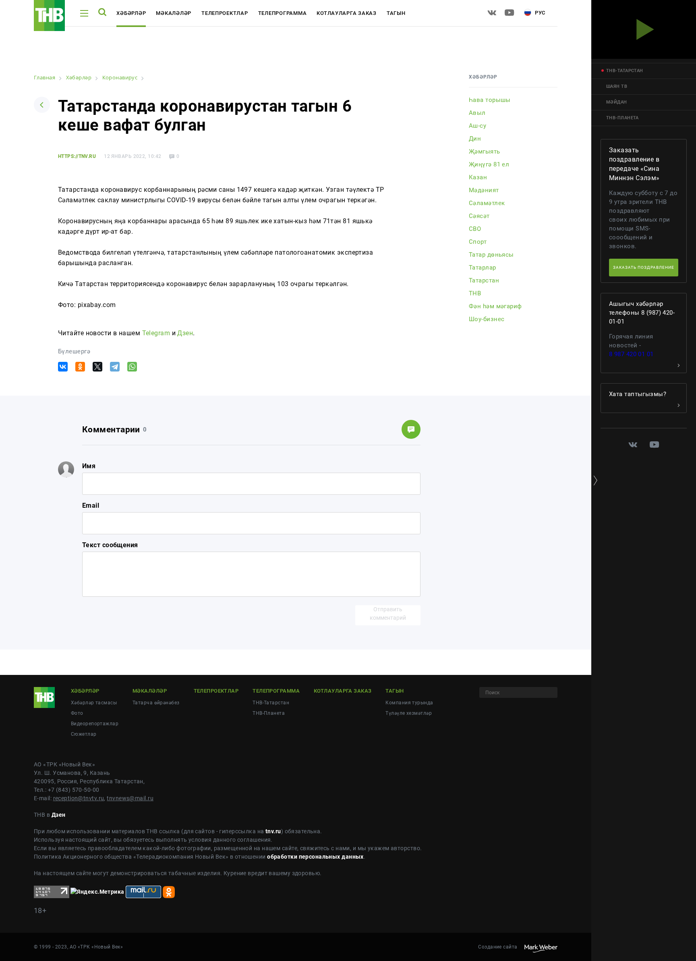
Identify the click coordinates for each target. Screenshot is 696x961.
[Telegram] (115, 367)
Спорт (478, 241)
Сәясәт (479, 216)
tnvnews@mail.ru (130, 798)
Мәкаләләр (173, 13)
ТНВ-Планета (269, 713)
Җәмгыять (484, 151)
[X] (97, 367)
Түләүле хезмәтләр (408, 713)
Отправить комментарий (388, 613)
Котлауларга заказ (347, 13)
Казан (478, 177)
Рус (539, 13)
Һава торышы (490, 100)
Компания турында (409, 703)
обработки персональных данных (315, 856)
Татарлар (482, 267)
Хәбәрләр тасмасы (94, 703)
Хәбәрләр (131, 13)
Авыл (477, 112)
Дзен (185, 333)
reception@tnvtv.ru (78, 798)
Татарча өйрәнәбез (156, 703)
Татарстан (484, 280)
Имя (88, 466)
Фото (77, 713)
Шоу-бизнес (486, 319)
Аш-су (477, 125)
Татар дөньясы (491, 254)
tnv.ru (273, 831)
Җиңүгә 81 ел (489, 164)
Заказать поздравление (643, 267)
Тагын (396, 13)
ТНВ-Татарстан (271, 703)
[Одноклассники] (80, 367)
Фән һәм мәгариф (495, 306)
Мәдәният (484, 190)
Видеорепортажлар (94, 723)
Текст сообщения (110, 545)
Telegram (156, 333)
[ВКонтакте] (63, 367)
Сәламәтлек (487, 203)
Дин (475, 138)
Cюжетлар (84, 734)
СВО (475, 228)
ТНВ (475, 293)
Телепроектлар (224, 13)
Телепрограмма (282, 13)
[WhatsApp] (132, 367)
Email (90, 505)
